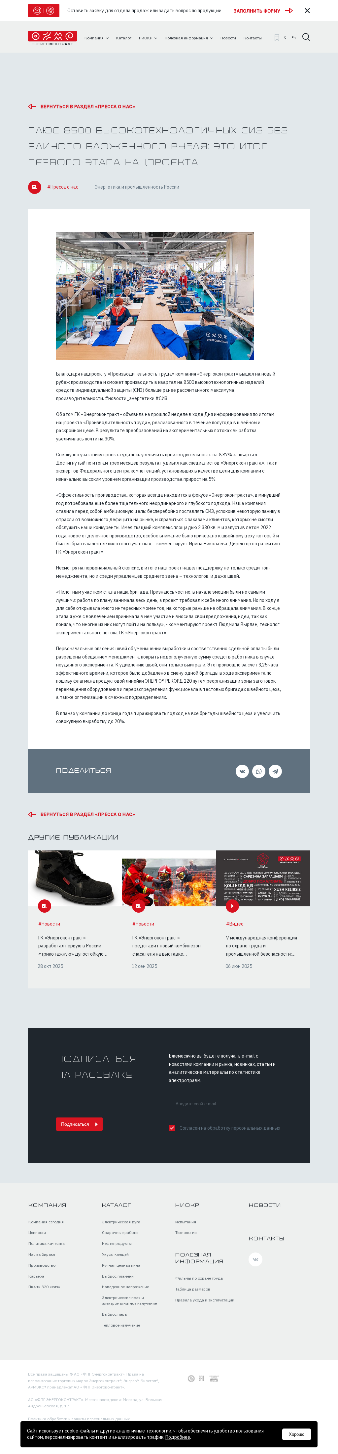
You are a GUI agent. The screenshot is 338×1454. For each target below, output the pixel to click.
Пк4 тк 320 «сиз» (44, 1286)
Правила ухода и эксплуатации (204, 1299)
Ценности (37, 1232)
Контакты (266, 1239)
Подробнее (177, 1437)
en (293, 37)
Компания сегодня (46, 1221)
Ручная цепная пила (121, 1265)
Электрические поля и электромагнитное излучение (129, 1300)
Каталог (117, 1205)
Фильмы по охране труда (199, 1278)
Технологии (186, 1232)
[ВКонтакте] (241, 771)
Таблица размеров (192, 1289)
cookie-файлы (80, 1431)
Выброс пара (114, 1314)
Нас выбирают (41, 1254)
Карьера (36, 1276)
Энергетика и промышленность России (137, 187)
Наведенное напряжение (125, 1286)
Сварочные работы (120, 1232)
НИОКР (187, 1205)
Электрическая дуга (121, 1221)
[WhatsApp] (257, 771)
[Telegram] (274, 771)
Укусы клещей (115, 1254)
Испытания (185, 1221)
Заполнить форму (257, 11)
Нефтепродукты (117, 1243)
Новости (265, 1205)
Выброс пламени (118, 1276)
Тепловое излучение (121, 1325)
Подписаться (75, 1124)
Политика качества (46, 1243)
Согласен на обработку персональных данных (230, 1128)
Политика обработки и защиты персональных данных (79, 1418)
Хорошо (296, 1434)
